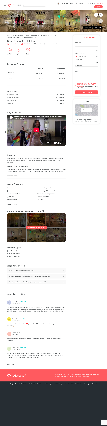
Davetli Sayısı (78, 65)
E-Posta (77, 48)
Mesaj (76, 71)
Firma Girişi (91, 3)
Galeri (89, 27)
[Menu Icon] (5, 5)
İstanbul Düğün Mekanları (32, 35)
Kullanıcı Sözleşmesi (35, 384)
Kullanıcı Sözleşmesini (83, 83)
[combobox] (77, 56)
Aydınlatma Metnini (86, 84)
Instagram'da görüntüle (36, 228)
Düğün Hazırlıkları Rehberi (18, 384)
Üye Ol (98, 7)
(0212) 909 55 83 (27, 44)
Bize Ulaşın (48, 384)
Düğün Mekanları (19, 35)
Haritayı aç (86, 110)
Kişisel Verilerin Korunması (73, 384)
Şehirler (81, 3)
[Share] (101, 15)
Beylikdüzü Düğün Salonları (14, 37)
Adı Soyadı (78, 42)
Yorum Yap (10, 364)
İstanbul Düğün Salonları (47, 35)
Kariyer (94, 384)
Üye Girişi (100, 3)
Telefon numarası (80, 54)
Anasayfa (9, 35)
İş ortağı (86, 384)
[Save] (96, 15)
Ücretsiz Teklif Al (86, 92)
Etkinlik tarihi (78, 59)
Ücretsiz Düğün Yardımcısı (68, 3)
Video (99, 27)
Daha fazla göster (12, 175)
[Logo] (14, 5)
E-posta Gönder (14, 44)
